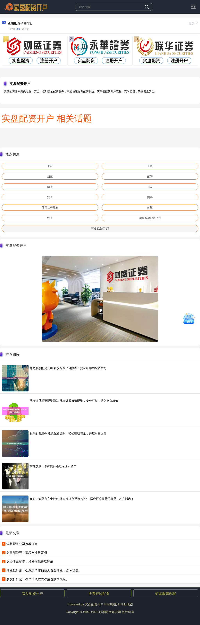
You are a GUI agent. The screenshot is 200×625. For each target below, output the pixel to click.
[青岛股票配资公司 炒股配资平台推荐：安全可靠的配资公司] (15, 378)
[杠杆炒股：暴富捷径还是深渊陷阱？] (15, 476)
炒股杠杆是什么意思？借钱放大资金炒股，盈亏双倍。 (43, 570)
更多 (191, 23)
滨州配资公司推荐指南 (22, 543)
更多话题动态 (100, 228)
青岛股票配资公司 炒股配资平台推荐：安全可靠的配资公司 (67, 368)
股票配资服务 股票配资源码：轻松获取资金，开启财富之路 (67, 433)
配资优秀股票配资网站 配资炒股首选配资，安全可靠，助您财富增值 (73, 400)
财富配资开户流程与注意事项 (26, 552)
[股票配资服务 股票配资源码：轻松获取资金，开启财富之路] (15, 443)
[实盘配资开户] (26, 6)
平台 (50, 166)
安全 (50, 197)
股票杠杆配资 (50, 207)
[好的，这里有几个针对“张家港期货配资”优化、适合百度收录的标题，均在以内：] (15, 509)
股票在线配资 (99, 593)
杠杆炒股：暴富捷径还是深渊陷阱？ (52, 466)
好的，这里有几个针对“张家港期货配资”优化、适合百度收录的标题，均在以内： (81, 498)
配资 (150, 176)
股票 (50, 176)
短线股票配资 (165, 593)
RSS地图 (110, 604)
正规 (150, 166)
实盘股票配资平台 (150, 218)
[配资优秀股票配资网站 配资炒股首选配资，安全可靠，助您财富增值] (15, 410)
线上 (50, 218)
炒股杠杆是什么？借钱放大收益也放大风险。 (37, 579)
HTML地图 (125, 604)
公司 (150, 187)
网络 (150, 197)
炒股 (150, 207)
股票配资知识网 (110, 612)
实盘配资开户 (32, 593)
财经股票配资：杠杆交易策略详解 (29, 561)
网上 (50, 187)
